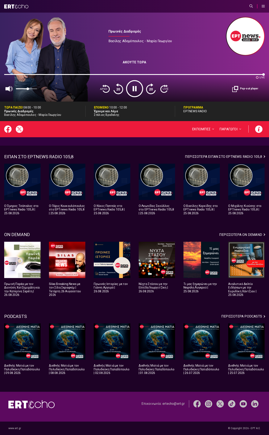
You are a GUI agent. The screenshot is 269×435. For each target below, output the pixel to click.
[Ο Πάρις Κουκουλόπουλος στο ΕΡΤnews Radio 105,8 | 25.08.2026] (67, 182)
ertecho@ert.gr (173, 404)
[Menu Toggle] (263, 6)
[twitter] (220, 404)
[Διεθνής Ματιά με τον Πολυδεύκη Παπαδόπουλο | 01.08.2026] (157, 341)
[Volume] (9, 89)
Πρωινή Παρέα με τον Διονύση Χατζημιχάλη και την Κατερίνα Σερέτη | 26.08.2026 (22, 289)
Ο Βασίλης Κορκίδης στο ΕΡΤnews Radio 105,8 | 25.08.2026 (200, 209)
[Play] (134, 88)
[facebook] (197, 404)
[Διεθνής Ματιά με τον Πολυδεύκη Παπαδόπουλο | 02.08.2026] (112, 341)
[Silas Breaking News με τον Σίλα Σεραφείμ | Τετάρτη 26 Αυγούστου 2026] (67, 260)
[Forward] (151, 89)
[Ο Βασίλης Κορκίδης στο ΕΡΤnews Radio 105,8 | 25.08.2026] (201, 182)
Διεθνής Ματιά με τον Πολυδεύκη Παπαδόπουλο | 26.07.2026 (201, 369)
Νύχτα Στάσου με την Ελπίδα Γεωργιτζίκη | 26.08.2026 (153, 287)
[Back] (105, 89)
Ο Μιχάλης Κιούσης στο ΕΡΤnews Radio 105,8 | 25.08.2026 (244, 209)
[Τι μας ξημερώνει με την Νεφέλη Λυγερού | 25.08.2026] (201, 260)
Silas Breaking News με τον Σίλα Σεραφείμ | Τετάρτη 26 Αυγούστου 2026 (65, 289)
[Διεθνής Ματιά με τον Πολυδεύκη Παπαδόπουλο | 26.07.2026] (201, 341)
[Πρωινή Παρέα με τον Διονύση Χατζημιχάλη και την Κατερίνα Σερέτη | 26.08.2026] (22, 260)
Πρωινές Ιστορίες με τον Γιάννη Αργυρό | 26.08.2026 (111, 287)
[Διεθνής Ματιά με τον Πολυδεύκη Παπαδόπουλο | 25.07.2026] (246, 341)
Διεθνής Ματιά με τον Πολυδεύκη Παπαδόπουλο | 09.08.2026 (22, 369)
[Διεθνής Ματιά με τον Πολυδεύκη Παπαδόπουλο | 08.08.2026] (67, 341)
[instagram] (208, 404)
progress (11, 76)
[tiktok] (231, 404)
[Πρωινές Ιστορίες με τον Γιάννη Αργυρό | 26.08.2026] (112, 260)
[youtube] (243, 404)
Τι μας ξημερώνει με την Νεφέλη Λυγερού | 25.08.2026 (200, 287)
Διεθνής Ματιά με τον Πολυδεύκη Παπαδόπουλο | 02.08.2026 (111, 369)
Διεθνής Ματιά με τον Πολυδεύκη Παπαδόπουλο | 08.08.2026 (67, 369)
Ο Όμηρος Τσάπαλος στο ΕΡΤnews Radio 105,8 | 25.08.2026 (21, 209)
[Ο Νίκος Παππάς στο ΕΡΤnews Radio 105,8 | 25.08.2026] (112, 182)
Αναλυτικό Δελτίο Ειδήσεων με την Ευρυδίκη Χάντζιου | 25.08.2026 (242, 289)
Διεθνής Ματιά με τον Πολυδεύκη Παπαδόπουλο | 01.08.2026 (156, 369)
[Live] (164, 89)
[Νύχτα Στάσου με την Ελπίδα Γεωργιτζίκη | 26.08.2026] (157, 260)
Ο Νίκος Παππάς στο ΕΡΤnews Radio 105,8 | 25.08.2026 (109, 209)
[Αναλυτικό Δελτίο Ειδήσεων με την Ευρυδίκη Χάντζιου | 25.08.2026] (246, 260)
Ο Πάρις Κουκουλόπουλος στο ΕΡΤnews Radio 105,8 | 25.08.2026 (67, 209)
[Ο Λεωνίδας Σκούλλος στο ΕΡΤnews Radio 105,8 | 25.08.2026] (157, 182)
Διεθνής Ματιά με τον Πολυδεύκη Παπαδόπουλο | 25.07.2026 (246, 369)
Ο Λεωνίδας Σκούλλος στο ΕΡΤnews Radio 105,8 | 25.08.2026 (156, 209)
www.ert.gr (14, 428)
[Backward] (118, 89)
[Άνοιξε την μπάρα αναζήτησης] (251, 6)
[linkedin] (254, 404)
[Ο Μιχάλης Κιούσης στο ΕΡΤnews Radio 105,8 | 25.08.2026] (246, 182)
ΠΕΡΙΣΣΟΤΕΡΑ (223, 157)
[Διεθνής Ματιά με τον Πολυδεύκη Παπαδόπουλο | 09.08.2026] (22, 341)
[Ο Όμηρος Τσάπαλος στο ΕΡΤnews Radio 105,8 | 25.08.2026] (22, 182)
